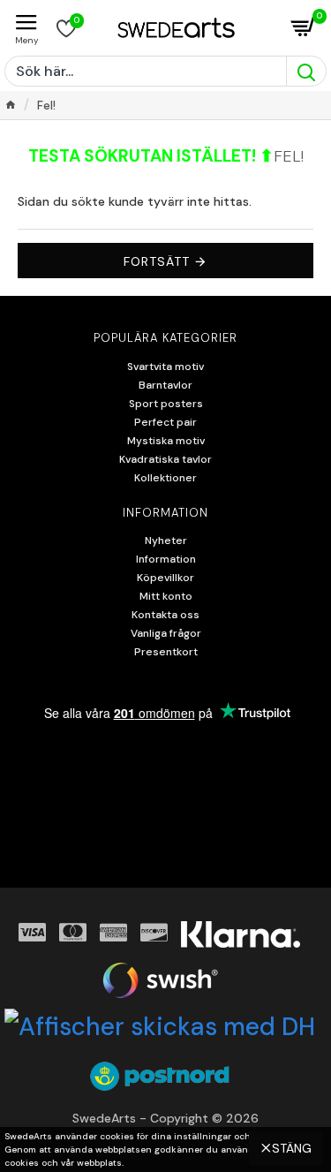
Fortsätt (157, 261)
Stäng (292, 1148)
